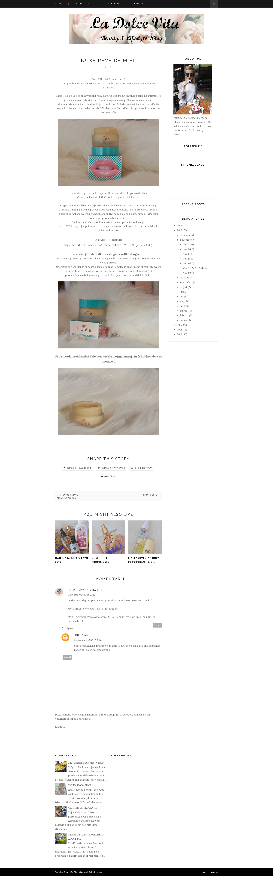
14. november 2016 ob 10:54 (88, 640)
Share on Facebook (79, 468)
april (182, 305)
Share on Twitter (113, 468)
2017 (179, 225)
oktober (184, 277)
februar (184, 315)
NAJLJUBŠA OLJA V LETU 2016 (71, 560)
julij (182, 291)
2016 (179, 230)
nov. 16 (186, 253)
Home (58, 4)
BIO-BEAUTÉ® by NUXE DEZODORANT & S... (143, 560)
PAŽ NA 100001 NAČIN (80, 785)
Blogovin (139, 4)
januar (183, 320)
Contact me (83, 4)
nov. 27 (187, 244)
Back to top (208, 872)
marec (183, 310)
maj (182, 301)
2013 (179, 334)
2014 (179, 329)
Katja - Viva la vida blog (86, 589)
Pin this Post (143, 468)
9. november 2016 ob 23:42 (81, 594)
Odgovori (157, 625)
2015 (179, 324)
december (186, 235)
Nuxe (113, 476)
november (186, 239)
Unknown (81, 635)
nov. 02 (187, 272)
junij (182, 296)
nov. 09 (187, 263)
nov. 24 (187, 249)
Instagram (112, 4)
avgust (183, 287)
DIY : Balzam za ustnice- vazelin (86, 762)
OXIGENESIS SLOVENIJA (82, 807)
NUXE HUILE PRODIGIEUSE (100, 560)
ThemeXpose (79, 872)
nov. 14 (186, 258)
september (186, 282)
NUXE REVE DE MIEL (194, 268)
